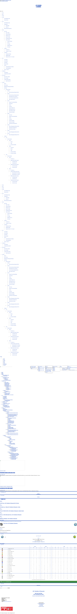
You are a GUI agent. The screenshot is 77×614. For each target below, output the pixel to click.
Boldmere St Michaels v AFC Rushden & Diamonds (8, 518)
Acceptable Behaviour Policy (41, 603)
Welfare (4, 470)
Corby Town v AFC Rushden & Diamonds (10, 523)
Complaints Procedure (41, 606)
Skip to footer (9, 0)
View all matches (2, 543)
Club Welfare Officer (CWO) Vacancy (6, 488)
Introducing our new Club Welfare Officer (7, 472)
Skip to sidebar (6, 0)
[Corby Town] (1, 524)
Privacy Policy (41, 605)
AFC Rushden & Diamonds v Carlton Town (38, 541)
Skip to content (2, 0)
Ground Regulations (41, 604)
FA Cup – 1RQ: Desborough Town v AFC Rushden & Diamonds (10, 514)
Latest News (1, 470)
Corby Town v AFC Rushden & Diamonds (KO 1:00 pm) (9, 503)
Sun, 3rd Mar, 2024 (2, 474)
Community (1, 486)
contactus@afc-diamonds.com (7, 601)
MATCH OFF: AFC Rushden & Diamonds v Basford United (14, 510)
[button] (38, 11)
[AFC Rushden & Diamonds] (75, 524)
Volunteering (8, 486)
